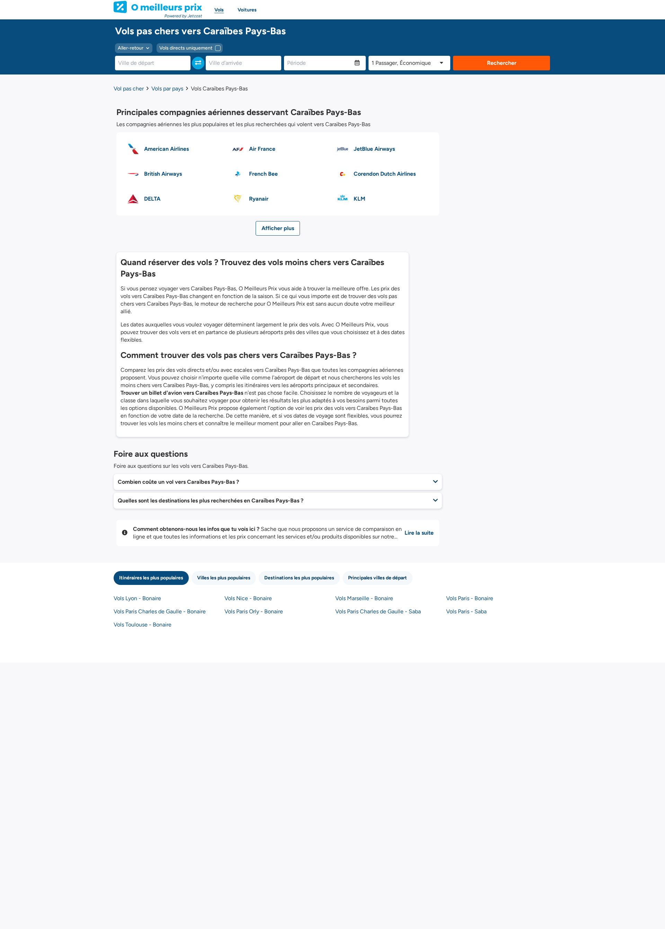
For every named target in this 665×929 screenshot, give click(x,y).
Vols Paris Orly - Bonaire (253, 611)
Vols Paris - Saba (466, 611)
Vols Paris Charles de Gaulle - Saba (378, 611)
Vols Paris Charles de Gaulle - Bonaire (160, 611)
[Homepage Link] (158, 7)
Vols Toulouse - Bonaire (142, 624)
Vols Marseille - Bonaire (364, 598)
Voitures (247, 10)
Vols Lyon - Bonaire (137, 598)
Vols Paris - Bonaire (469, 598)
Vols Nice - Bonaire (248, 598)
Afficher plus (277, 228)
